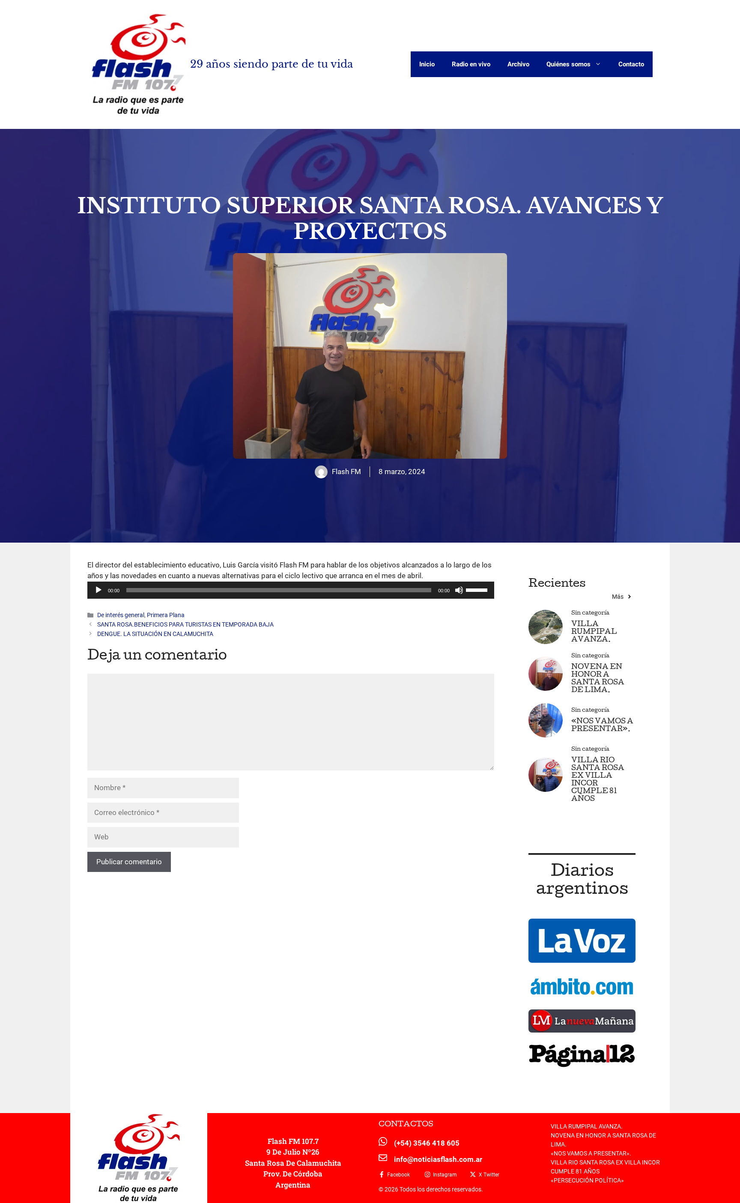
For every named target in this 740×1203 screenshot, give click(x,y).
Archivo (518, 64)
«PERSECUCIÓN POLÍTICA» (587, 1180)
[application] (290, 590)
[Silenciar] (459, 590)
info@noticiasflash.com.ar (438, 1159)
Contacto (631, 64)
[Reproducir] (98, 590)
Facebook (398, 1175)
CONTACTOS (406, 1124)
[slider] (478, 589)
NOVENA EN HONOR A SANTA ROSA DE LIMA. (597, 679)
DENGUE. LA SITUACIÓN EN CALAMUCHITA (155, 634)
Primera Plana (166, 615)
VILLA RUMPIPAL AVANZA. (594, 632)
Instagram (445, 1175)
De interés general (120, 615)
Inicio (427, 64)
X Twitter (489, 1175)
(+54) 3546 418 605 (427, 1143)
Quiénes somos (568, 64)
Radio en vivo (471, 64)
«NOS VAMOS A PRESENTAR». (602, 725)
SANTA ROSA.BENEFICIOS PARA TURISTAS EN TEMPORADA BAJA (185, 624)
